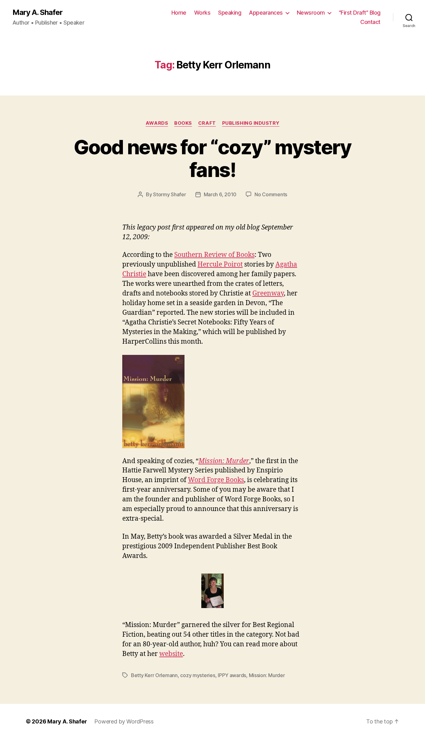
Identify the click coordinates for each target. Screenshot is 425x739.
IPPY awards (232, 675)
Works (202, 12)
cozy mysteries (197, 675)
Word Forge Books (216, 480)
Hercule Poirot (220, 264)
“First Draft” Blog (360, 12)
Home (178, 12)
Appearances (266, 12)
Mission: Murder (267, 675)
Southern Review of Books (214, 255)
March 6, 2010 (220, 194)
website (171, 654)
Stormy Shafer (169, 194)
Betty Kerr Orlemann (154, 675)
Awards (157, 123)
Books (183, 123)
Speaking (229, 12)
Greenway (268, 293)
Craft (207, 123)
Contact (370, 22)
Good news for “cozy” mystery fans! (212, 158)
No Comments (271, 194)
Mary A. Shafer (37, 12)
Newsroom (311, 12)
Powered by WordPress (124, 721)
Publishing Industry (250, 123)
